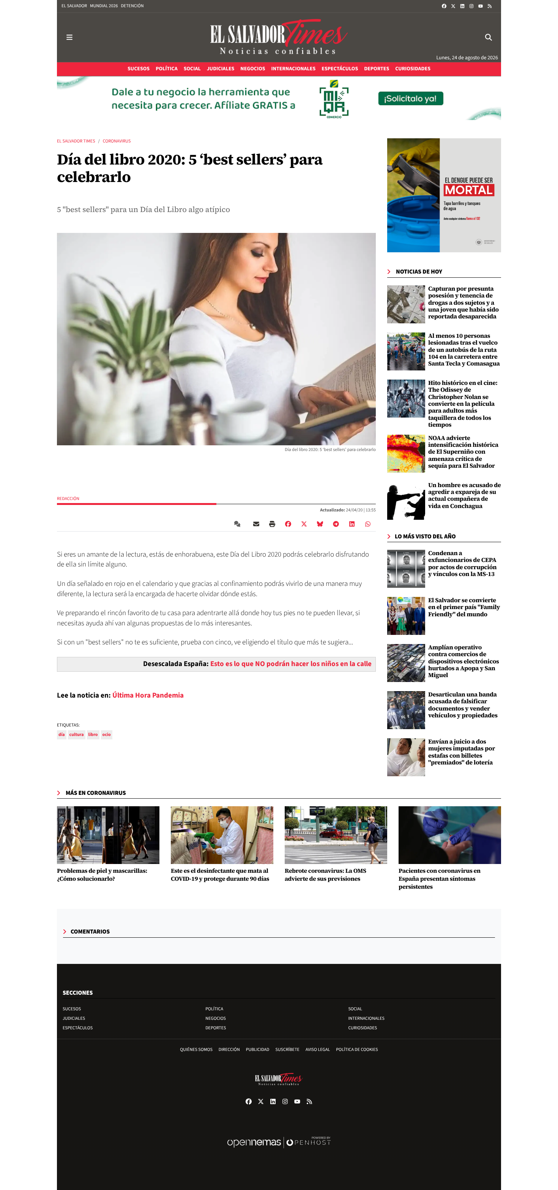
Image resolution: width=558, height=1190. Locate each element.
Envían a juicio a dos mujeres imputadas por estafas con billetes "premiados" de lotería (461, 752)
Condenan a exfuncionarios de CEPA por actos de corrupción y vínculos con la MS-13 (462, 563)
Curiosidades (362, 1028)
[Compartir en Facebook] (288, 524)
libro (93, 734)
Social (355, 1009)
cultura (76, 734)
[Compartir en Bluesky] (320, 524)
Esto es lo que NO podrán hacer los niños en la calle (291, 664)
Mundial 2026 (104, 6)
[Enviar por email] (256, 524)
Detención (132, 6)
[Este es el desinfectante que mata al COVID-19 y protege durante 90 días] (222, 835)
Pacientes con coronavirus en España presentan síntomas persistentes (440, 879)
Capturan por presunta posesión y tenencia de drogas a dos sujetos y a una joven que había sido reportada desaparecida (463, 303)
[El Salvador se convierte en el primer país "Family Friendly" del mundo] (406, 616)
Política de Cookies (357, 1049)
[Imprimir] (272, 524)
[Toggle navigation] (69, 37)
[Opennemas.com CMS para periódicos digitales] (279, 1150)
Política (214, 1009)
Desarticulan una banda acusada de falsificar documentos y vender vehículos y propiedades (463, 705)
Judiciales (74, 1018)
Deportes (215, 1028)
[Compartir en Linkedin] (352, 524)
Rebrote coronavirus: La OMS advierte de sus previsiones (325, 875)
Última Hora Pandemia (148, 695)
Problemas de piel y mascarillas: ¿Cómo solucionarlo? (102, 875)
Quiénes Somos (196, 1049)
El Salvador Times (76, 141)
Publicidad (258, 1049)
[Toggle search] (488, 37)
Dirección (229, 1049)
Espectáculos (78, 1028)
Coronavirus (117, 141)
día (61, 734)
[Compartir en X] (304, 524)
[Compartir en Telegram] (336, 524)
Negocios (215, 1018)
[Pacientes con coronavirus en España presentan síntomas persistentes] (450, 835)
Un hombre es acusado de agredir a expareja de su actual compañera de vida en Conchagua (464, 495)
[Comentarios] (238, 524)
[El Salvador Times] (279, 37)
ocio (106, 734)
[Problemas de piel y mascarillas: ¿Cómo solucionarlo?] (108, 835)
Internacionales (366, 1018)
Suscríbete (287, 1049)
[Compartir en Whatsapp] (368, 524)
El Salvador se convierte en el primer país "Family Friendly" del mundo (464, 607)
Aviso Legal (318, 1049)
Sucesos (72, 1009)
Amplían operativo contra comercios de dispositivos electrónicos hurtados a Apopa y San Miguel (463, 661)
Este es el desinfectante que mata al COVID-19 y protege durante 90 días (220, 875)
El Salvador (74, 6)
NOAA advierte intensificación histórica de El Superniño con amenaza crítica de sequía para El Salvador (463, 452)
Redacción (68, 498)
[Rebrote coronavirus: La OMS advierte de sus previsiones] (336, 835)
